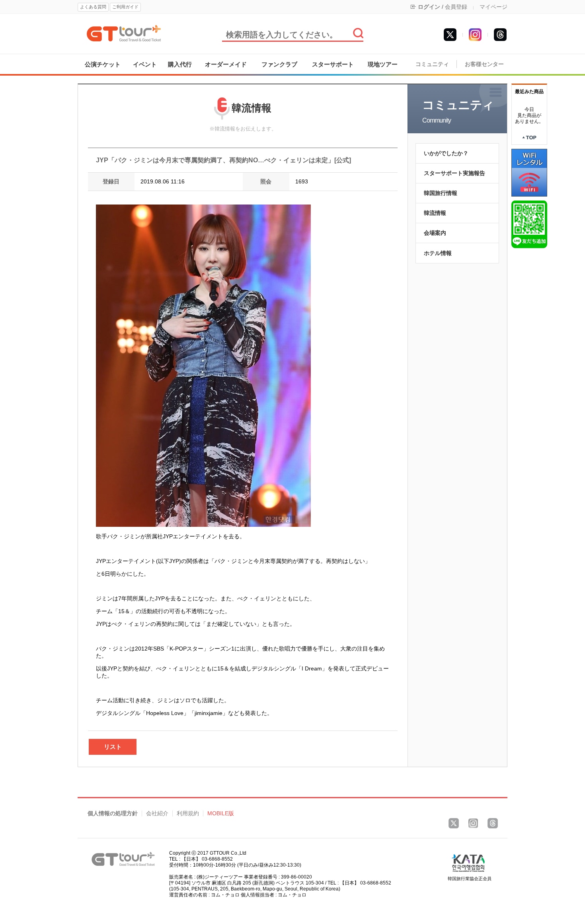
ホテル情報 (438, 253)
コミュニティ (432, 64)
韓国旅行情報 (440, 193)
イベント (145, 64)
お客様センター (484, 64)
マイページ (493, 7)
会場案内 (435, 233)
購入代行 (180, 64)
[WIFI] (529, 172)
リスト (113, 746)
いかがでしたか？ (446, 153)
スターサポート (333, 64)
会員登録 (456, 7)
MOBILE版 (220, 813)
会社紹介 (157, 813)
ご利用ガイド (125, 6)
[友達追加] (529, 224)
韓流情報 (435, 213)
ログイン (429, 7)
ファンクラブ (279, 64)
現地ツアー (383, 64)
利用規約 (188, 813)
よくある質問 (93, 6)
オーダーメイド (226, 64)
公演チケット (103, 64)
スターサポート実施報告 (454, 173)
